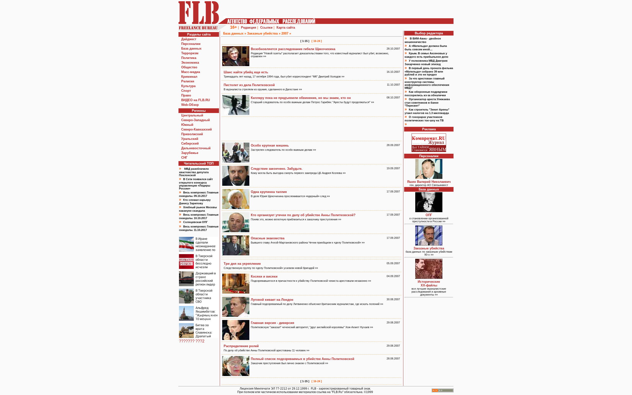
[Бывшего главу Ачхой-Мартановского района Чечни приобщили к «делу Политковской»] (235, 254)
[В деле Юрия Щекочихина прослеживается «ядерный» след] (235, 208)
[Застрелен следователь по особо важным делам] (235, 161)
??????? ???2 (191, 341)
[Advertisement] (311, 129)
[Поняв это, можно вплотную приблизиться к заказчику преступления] (235, 231)
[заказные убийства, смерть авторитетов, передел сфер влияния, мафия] (428, 244)
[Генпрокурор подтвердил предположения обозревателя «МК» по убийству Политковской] (235, 339)
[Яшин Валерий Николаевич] (428, 177)
